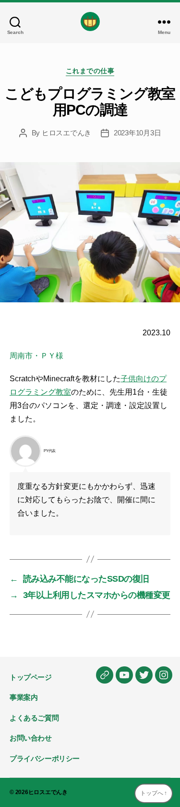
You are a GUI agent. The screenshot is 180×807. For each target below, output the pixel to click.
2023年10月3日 (137, 133)
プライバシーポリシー (45, 758)
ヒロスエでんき (66, 133)
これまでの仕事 (90, 71)
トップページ (31, 677)
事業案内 (23, 697)
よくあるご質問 (34, 718)
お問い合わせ (31, 738)
